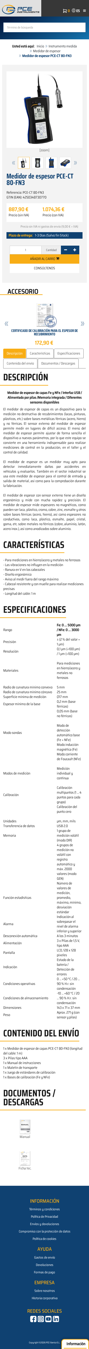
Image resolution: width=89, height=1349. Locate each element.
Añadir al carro (43, 258)
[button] (13, 163)
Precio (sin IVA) (19, 215)
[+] (74, 250)
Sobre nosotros (44, 1290)
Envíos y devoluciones (44, 1224)
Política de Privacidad (44, 1216)
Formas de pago (44, 1272)
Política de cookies (44, 1238)
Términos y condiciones (44, 1209)
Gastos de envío (44, 1257)
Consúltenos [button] (44, 268)
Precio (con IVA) (53, 215)
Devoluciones (44, 1264)
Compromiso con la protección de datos (44, 1231)
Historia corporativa (44, 1298)
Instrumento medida (63, 46)
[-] (65, 250)
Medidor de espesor (46, 51)
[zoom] (44, 150)
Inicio (40, 46)
